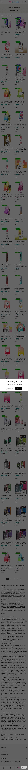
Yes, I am (19, 388)
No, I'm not (10, 388)
